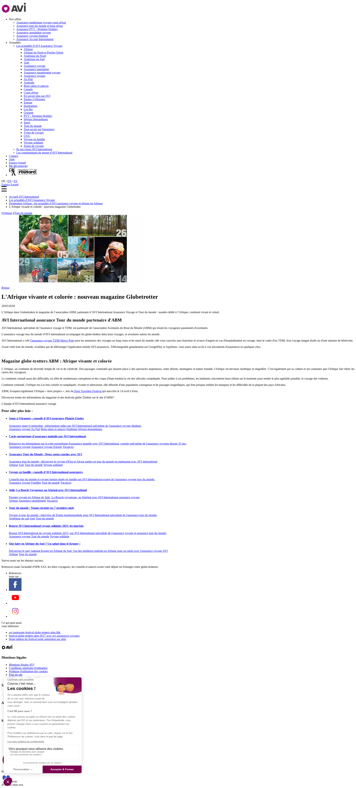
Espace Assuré (17, 162)
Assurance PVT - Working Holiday (37, 29)
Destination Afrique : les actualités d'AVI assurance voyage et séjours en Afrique (56, 203)
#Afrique (6, 213)
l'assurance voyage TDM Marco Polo (52, 340)
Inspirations (30, 105)
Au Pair (28, 79)
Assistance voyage (34, 65)
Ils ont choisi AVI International (34, 149)
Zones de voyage (34, 146)
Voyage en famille (34, 139)
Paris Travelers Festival (88, 391)
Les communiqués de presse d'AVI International (44, 152)
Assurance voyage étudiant (32, 35)
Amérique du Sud (34, 59)
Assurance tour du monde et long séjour (39, 25)
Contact (13, 156)
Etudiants (71, 429)
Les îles (28, 109)
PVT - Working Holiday (38, 115)
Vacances (68, 446)
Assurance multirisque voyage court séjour (41, 22)
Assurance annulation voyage (33, 32)
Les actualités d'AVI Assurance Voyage (39, 45)
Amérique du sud (19, 518)
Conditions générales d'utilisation (28, 668)
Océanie (28, 112)
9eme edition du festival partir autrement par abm (37, 639)
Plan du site (15, 674)
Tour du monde (33, 126)
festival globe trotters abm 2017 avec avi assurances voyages (44, 635)
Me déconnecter (18, 166)
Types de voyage (34, 132)
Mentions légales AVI (21, 664)
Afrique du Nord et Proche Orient (43, 52)
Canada (28, 89)
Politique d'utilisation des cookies (28, 671)
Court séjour (31, 92)
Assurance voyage (34, 75)
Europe (28, 102)
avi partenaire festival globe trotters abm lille (34, 632)
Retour (5, 287)
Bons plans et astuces (36, 85)
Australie (29, 82)
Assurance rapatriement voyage (42, 72)
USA (27, 136)
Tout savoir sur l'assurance (39, 129)
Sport (27, 122)
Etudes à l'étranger (34, 99)
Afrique (28, 49)
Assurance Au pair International (34, 39)
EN (9, 181)
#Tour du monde (22, 213)
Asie (26, 62)
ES (15, 181)
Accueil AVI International (24, 196)
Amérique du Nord (35, 55)
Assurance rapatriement (32, 500)
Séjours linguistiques (36, 119)
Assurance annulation (36, 69)
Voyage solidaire (33, 142)
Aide (12, 159)
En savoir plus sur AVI (37, 95)
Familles (36, 482)
